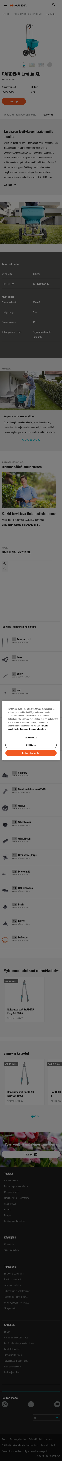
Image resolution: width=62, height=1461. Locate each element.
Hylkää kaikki (31, 745)
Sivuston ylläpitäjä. (37, 728)
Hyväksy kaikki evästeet (31, 753)
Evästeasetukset (31, 737)
